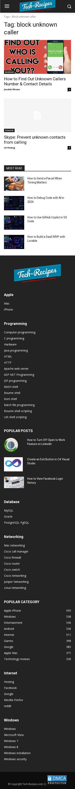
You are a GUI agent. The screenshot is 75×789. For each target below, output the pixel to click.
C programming (14, 338)
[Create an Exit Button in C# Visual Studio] (13, 464)
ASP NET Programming (19, 375)
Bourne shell (12, 393)
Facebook (10, 688)
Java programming (16, 350)
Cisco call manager (16, 551)
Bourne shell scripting (18, 411)
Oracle (8, 516)
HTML (8, 356)
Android (9, 72)
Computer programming (19, 332)
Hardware (10, 344)
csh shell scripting (15, 417)
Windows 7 (11, 741)
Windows (10, 729)
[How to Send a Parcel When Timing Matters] (14, 184)
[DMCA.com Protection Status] (57, 784)
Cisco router (12, 563)
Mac (7, 303)
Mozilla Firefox (13, 700)
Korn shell (10, 399)
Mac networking (14, 545)
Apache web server (16, 368)
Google (8, 694)
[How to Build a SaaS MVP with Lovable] (14, 242)
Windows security (15, 759)
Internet (9, 130)
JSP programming (15, 381)
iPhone (8, 309)
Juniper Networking (16, 582)
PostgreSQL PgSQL (16, 522)
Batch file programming (19, 405)
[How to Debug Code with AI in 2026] (14, 203)
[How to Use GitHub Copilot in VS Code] (14, 223)
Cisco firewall (12, 557)
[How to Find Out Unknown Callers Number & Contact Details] (37, 57)
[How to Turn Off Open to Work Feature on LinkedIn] (11, 445)
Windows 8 (11, 747)
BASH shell (11, 387)
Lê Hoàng (9, 147)
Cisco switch (12, 569)
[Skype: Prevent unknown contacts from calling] (37, 115)
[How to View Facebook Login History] (14, 482)
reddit (7, 706)
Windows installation (17, 753)
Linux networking (15, 588)
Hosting (9, 682)
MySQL (8, 510)
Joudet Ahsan (12, 89)
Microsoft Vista (14, 735)
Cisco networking (15, 576)
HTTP (7, 362)
